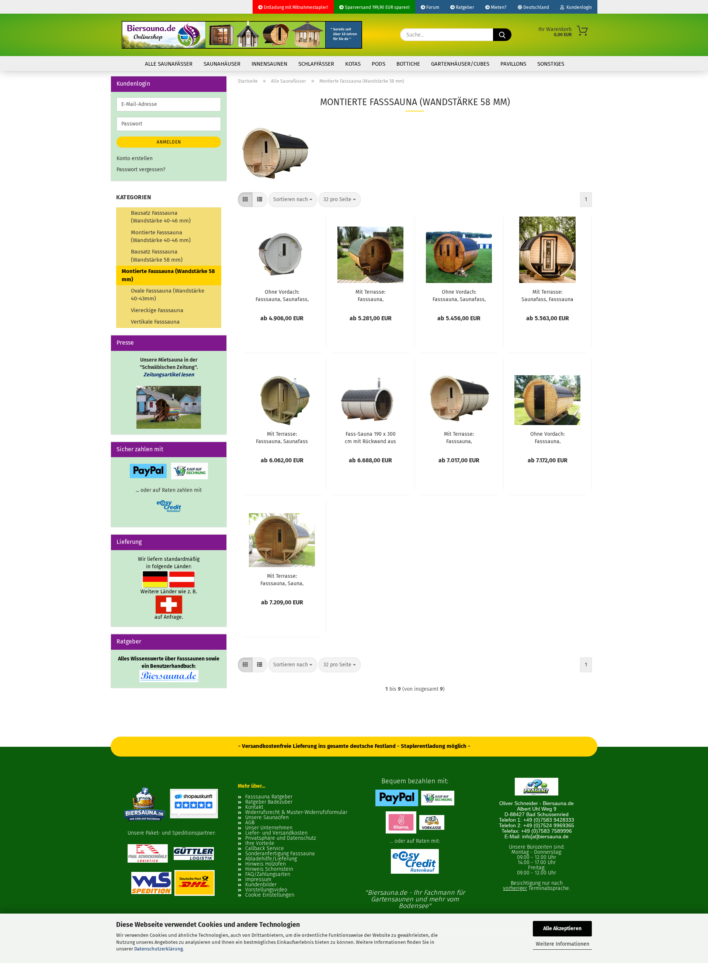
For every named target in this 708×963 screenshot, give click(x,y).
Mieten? (498, 7)
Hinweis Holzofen (265, 864)
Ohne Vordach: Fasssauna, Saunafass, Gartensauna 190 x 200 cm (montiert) (282, 295)
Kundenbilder (261, 884)
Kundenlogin (578, 7)
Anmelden (169, 142)
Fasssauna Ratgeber (268, 797)
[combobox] (292, 199)
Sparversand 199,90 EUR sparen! (377, 7)
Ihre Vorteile (259, 843)
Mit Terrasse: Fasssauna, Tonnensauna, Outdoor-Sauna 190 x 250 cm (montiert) (370, 295)
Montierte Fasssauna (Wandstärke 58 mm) (168, 275)
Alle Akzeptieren (562, 928)
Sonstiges (550, 64)
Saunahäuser (222, 64)
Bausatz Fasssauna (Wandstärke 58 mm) (157, 255)
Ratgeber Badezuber (268, 802)
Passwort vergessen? (141, 169)
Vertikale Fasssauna (155, 321)
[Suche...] (502, 34)
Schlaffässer (316, 64)
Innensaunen (269, 64)
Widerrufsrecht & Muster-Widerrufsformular (296, 812)
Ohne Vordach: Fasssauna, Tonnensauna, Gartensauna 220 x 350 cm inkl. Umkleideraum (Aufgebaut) (548, 437)
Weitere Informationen (562, 944)
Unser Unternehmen (268, 828)
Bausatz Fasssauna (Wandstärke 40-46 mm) (161, 217)
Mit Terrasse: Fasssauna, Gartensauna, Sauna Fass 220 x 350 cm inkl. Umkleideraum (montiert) (459, 437)
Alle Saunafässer (168, 64)
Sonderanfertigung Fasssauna (280, 853)
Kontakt (254, 807)
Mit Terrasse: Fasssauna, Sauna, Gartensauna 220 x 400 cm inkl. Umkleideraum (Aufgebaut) (282, 579)
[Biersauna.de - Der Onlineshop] (242, 35)
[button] (245, 199)
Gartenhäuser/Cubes (460, 64)
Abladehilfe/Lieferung (271, 859)
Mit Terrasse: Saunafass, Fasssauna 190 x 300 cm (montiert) (547, 295)
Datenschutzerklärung (158, 949)
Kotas (353, 64)
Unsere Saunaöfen (267, 817)
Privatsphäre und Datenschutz (280, 838)
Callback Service (264, 848)
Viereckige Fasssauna (157, 310)
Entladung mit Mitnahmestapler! (295, 7)
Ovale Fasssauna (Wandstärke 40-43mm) (167, 294)
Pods (378, 64)
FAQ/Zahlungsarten (267, 874)
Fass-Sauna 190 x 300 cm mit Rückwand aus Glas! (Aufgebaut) (370, 437)
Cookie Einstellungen (269, 895)
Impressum (258, 879)
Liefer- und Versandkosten (276, 833)
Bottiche (408, 64)
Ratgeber (464, 7)
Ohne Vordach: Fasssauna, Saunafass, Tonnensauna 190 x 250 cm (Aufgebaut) (459, 295)
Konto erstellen (135, 158)
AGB (249, 822)
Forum (432, 7)
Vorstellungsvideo (266, 890)
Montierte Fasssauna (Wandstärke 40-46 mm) (161, 236)
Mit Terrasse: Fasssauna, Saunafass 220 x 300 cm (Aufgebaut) (282, 437)
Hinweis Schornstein (269, 869)
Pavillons (513, 64)
